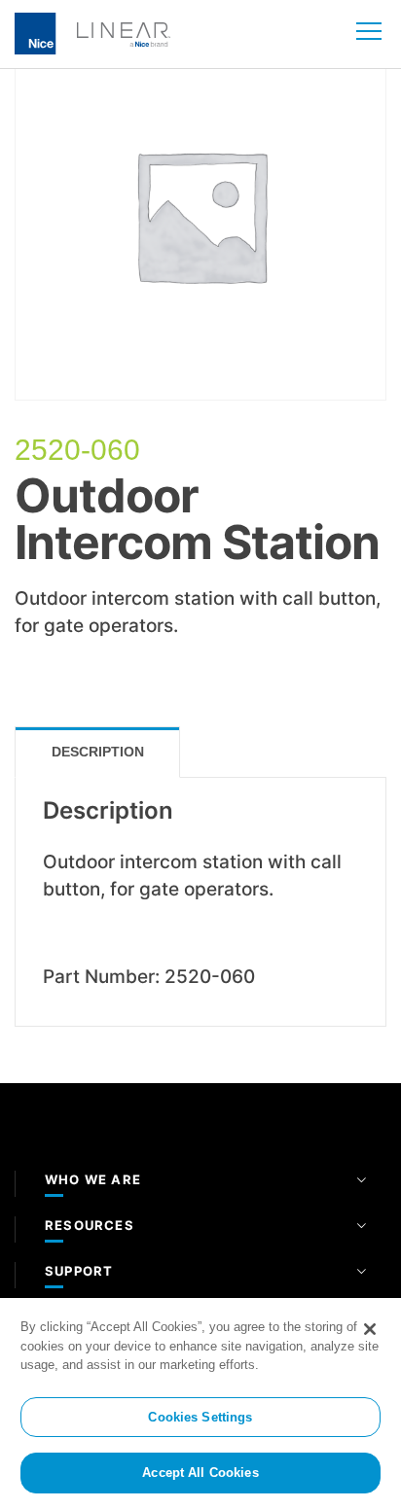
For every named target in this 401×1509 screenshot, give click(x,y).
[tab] (97, 752)
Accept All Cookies (200, 1472)
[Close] (369, 1329)
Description (98, 751)
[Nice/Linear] (92, 32)
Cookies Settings (200, 1417)
